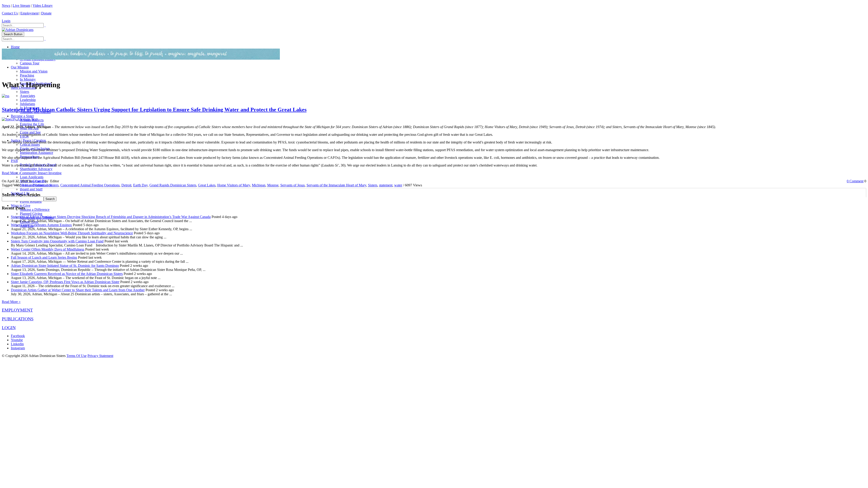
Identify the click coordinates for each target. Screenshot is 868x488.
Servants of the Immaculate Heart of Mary (336, 185)
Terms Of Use (76, 356)
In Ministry (28, 79)
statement (385, 185)
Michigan (258, 185)
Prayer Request (31, 201)
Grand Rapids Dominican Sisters (172, 185)
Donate (46, 13)
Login (6, 21)
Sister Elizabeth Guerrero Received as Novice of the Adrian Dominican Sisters (67, 274)
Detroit (126, 185)
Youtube (17, 340)
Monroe (272, 185)
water (398, 185)
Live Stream (21, 5)
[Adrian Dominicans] (17, 30)
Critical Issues (30, 144)
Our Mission (20, 67)
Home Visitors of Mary (233, 185)
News (6, 5)
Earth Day (140, 185)
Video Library (43, 5)
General (38, 181)
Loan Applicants (31, 177)
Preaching (27, 75)
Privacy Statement (100, 356)
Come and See (30, 132)
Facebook (18, 336)
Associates (27, 96)
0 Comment (855, 181)
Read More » (11, 173)
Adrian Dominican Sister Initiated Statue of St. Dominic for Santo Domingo (65, 265)
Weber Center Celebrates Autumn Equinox (41, 225)
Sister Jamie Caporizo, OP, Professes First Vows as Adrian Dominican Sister (65, 282)
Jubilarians (27, 104)
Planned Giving (31, 214)
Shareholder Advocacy (36, 169)
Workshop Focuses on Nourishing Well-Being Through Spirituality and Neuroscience (72, 233)
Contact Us (10, 13)
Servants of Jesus (292, 185)
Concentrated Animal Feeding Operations (90, 185)
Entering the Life (32, 124)
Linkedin (17, 344)
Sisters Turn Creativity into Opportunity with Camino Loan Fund (57, 241)
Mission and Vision (33, 71)
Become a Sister (22, 116)
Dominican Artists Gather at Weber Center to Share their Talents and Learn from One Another (78, 290)
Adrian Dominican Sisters (40, 185)
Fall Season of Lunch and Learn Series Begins (44, 257)
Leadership (28, 100)
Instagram (18, 348)
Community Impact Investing (40, 173)
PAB (14, 161)
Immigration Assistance (36, 153)
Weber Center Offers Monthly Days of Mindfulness (47, 249)
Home (15, 47)
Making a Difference (35, 209)
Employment (29, 13)
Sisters (24, 92)
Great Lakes (206, 185)
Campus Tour (29, 63)
